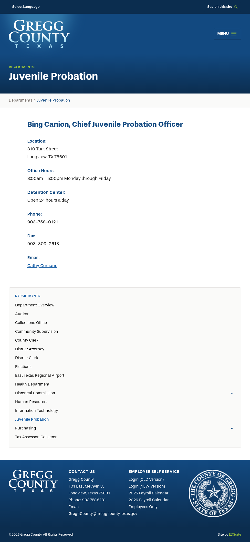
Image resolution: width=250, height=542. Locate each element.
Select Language (26, 7)
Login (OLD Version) (146, 479)
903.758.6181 (94, 500)
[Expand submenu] (232, 393)
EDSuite (235, 534)
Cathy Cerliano (42, 265)
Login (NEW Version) (147, 486)
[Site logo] (39, 34)
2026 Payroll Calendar (149, 500)
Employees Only (143, 506)
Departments (20, 100)
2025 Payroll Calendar (148, 493)
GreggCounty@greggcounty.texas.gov (103, 513)
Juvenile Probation (53, 100)
